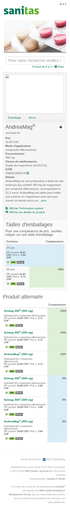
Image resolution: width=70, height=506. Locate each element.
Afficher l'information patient (26, 208)
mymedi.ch (45, 471)
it (65, 4)
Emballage (14, 117)
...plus (42, 200)
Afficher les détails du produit (27, 212)
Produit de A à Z (42, 66)
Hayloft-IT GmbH (56, 479)
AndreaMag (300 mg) (18, 354)
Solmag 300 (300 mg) (18, 310)
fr (63, 4)
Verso (32, 117)
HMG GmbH (31, 471)
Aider (60, 66)
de (61, 4)
